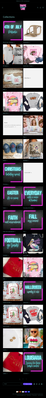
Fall (24, 231)
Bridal (4, 160)
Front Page (25, 255)
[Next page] (26, 379)
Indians (25, 326)
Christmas (5, 184)
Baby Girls (5, 113)
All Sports (5, 66)
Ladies (4, 373)
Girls (24, 279)
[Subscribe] (21, 383)
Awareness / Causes (28, 66)
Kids (24, 350)
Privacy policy (34, 395)
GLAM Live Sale (6, 302)
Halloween (25, 302)
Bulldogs (25, 160)
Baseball (25, 113)
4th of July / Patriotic (8, 42)
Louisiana (25, 373)
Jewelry (5, 350)
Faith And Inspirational (8, 231)
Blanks (5, 122)
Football (5, 255)
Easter (4, 208)
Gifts (4, 279)
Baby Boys (26, 78)
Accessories (26, 42)
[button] (2, 7)
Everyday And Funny (28, 208)
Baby (4, 89)
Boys (24, 137)
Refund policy (29, 395)
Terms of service (40, 395)
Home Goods (6, 326)
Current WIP (27, 172)
